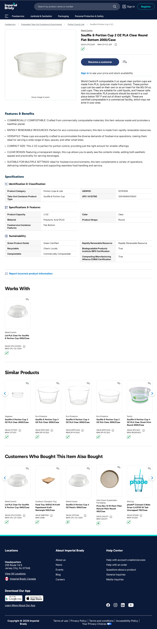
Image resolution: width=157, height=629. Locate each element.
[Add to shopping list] (27, 299)
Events (59, 569)
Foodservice (10, 24)
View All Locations (15, 573)
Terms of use (60, 620)
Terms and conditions (101, 620)
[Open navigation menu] (6, 16)
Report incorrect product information (31, 273)
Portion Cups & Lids (76, 24)
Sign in (85, 73)
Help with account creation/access (125, 559)
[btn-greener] (68, 522)
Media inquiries (115, 579)
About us (61, 559)
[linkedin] (123, 605)
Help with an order (116, 564)
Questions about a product (121, 569)
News (59, 564)
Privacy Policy (79, 620)
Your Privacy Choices (94, 623)
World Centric (87, 30)
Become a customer (100, 61)
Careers (60, 579)
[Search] (114, 6)
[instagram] (115, 605)
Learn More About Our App (20, 605)
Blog (58, 574)
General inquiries (115, 574)
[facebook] (108, 605)
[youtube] (131, 605)
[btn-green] (83, 49)
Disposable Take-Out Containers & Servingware (41, 24)
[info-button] (116, 44)
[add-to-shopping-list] (125, 62)
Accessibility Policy (127, 620)
